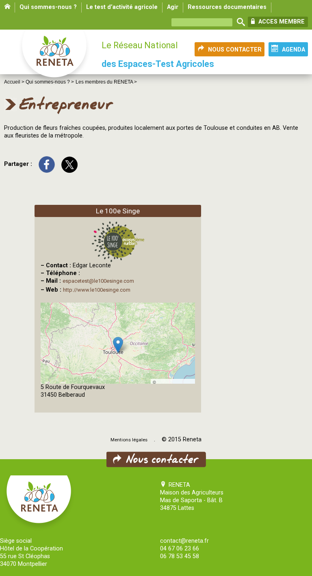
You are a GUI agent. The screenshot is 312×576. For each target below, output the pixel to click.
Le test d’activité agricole (122, 7)
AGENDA (293, 49)
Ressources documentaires (227, 7)
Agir (172, 7)
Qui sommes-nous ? (48, 7)
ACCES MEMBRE (281, 21)
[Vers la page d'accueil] (54, 58)
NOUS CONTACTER (235, 49)
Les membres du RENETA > (106, 82)
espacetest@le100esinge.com (98, 281)
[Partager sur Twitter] (69, 164)
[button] (118, 345)
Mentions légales (128, 440)
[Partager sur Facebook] (47, 164)
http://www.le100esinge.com (96, 290)
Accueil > (15, 82)
